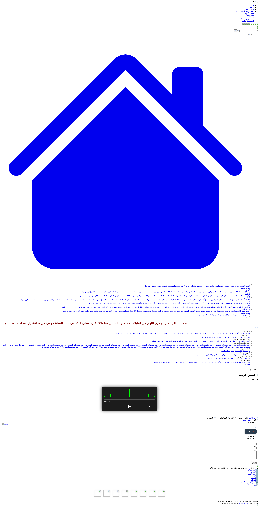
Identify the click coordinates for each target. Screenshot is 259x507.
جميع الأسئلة (156, 341)
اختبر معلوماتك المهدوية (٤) (185, 345)
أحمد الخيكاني (227, 303)
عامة (220, 315)
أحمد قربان (168, 303)
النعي (230, 315)
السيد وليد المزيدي (71, 307)
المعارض (158, 311)
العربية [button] (252, 2)
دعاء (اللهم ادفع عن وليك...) (164, 292)
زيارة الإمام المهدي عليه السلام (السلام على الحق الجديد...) (230, 296)
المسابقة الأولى (245, 358)
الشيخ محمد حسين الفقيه (187, 299)
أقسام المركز (245, 311)
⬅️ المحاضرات (253, 476)
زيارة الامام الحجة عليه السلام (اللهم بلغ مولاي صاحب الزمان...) (97, 296)
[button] (125, 284)
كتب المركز (246, 333)
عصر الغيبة (188, 341)
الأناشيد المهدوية (225, 351)
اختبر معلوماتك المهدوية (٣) (204, 345)
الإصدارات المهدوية (217, 355)
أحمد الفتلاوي (192, 307)
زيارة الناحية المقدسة (125, 296)
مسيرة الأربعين (249, 13)
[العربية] (255, 328)
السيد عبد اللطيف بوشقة (126, 307)
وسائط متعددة (234, 286)
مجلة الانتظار (250, 15)
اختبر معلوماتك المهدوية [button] (242, 343)
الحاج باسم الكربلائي (123, 303)
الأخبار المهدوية (180, 286)
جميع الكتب (118, 333)
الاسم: (254, 442)
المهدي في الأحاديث (199, 333)
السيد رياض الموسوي (51, 299)
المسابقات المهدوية (168, 286)
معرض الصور (245, 309)
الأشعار (225, 315)
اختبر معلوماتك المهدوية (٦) (148, 345)
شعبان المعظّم (192, 362)
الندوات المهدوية (194, 311)
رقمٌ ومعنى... (71, 311)
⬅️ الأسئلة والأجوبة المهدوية (249, 482)
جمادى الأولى (221, 362)
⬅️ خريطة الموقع (252, 483)
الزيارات (247, 294)
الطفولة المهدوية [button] (244, 349)
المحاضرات (246, 297)
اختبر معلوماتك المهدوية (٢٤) (50, 347)
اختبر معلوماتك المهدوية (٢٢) (88, 347)
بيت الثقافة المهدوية (247, 17)
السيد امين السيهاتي (153, 307)
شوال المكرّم (172, 362)
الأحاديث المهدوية (235, 311)
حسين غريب (247, 420)
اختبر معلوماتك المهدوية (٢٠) (127, 347)
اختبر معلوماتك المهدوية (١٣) (15, 345)
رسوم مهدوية (205, 311)
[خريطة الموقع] (243, 24)
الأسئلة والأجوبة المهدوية (221, 286)
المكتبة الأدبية (135, 333)
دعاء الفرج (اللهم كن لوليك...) (88, 292)
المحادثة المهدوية (201, 315)
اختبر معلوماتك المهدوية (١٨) (166, 347)
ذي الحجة (157, 362)
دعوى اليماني (126, 333)
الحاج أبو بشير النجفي (137, 303)
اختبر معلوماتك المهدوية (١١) (54, 345)
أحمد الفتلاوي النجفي (197, 303)
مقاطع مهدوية (245, 313)
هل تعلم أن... (214, 311)
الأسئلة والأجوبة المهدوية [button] (242, 339)
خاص (252, 461)
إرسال (254, 463)
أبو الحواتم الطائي (244, 307)
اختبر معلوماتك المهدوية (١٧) (186, 347)
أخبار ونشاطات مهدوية (203, 355)
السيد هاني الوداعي (83, 307)
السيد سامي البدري (141, 299)
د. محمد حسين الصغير (82, 299)
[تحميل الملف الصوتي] (110, 406)
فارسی (251, 7)
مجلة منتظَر (246, 351)
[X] (253, 24)
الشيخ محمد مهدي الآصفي (156, 299)
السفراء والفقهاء (208, 341)
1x (149, 406)
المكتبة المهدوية (244, 286)
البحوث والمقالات (229, 333)
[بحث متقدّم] (238, 31)
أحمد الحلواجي (237, 303)
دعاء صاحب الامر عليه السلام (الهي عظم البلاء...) (114, 292)
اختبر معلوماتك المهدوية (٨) (111, 345)
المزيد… (22, 299)
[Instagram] (251, 24)
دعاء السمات (150, 292)
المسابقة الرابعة (213, 358)
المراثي (247, 301)
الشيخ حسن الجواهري (97, 299)
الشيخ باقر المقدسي (172, 299)
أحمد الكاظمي (185, 303)
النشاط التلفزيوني (183, 311)
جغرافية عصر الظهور (101, 311)
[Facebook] (257, 24)
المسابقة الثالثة (224, 358)
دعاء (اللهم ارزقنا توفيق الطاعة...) (185, 292)
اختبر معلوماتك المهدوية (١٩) (147, 347)
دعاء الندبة (135, 292)
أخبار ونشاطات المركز (242, 355)
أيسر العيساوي (150, 303)
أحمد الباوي (246, 303)
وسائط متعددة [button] (245, 335)
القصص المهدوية (236, 351)
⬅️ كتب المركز (253, 470)
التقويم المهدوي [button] (245, 360)
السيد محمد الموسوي (97, 307)
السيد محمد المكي (111, 307)
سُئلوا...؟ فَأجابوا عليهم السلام (131, 311)
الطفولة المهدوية (191, 286)
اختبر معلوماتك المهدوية (205, 286)
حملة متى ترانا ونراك (247, 19)
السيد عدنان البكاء (111, 299)
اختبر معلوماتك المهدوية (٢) (222, 345)
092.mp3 (7, 424)
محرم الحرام (246, 362)
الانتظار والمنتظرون (243, 341)
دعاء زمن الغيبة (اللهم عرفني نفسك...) (209, 292)
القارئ (254, 420)
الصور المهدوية (224, 311)
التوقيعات (152, 333)
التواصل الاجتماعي (248, 21)
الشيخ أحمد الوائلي (202, 299)
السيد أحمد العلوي (96, 303)
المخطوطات (145, 333)
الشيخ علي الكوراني (215, 299)
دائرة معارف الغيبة (114, 311)
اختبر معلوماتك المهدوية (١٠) (73, 345)
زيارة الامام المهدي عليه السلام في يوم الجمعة (195, 296)
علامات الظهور (198, 341)
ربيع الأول (229, 362)
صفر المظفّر (237, 362)
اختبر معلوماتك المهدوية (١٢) (35, 345)
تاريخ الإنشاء (242, 418)
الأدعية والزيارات (213, 315)
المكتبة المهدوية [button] (245, 331)
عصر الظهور (180, 341)
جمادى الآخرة (212, 362)
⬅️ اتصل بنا (254, 485)
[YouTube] (249, 24)
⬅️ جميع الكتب (253, 474)
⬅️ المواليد (254, 480)
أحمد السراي (201, 307)
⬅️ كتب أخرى (253, 472)
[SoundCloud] (247, 24)
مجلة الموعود (249, 9)
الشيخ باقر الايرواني (229, 299)
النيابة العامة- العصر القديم (85, 311)
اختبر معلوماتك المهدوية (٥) (167, 345)
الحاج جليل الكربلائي (109, 303)
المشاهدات (223, 418)
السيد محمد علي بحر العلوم (34, 299)
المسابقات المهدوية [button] (243, 356)
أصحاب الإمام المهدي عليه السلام (225, 341)
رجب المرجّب (202, 362)
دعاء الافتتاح (246, 292)
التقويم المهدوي (156, 286)
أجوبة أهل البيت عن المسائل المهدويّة (180, 333)
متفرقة (163, 341)
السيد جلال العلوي (140, 307)
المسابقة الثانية (234, 358)
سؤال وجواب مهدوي (148, 311)
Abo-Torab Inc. (244, 503)
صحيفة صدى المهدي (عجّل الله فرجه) (241, 11)
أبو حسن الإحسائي (232, 307)
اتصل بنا (148, 286)
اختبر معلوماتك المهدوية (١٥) (224, 347)
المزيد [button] (248, 317)
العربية (252, 5)
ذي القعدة (164, 362)
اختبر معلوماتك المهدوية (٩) (93, 345)
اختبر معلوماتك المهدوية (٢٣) (69, 347)
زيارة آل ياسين (137, 296)
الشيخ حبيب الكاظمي (243, 299)
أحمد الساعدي (211, 307)
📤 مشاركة (251, 431)
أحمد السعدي (218, 303)
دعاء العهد (142, 292)
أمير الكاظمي (159, 303)
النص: (255, 450)
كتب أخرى (238, 333)
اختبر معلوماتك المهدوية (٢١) (108, 347)
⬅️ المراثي (254, 478)
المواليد (247, 305)
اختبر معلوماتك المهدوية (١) (241, 345)
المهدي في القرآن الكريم (214, 333)
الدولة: (254, 446)
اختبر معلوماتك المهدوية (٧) (130, 345)
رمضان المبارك (182, 362)
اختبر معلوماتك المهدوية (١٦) (205, 347)
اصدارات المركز (229, 355)
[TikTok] (245, 24)
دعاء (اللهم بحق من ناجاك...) (232, 292)
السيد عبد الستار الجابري (66, 299)
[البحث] (235, 30)
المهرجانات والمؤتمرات (169, 311)
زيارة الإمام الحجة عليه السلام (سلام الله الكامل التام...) (161, 296)
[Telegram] (255, 24)
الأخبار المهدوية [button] (245, 353)
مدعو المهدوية (171, 341)
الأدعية (248, 290)
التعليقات (210, 418)
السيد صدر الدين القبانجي (125, 299)
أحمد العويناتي (208, 303)
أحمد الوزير (176, 303)
